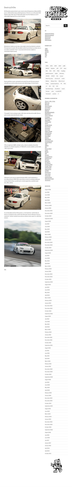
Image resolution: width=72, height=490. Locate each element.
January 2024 (48, 271)
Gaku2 (46, 123)
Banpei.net (47, 109)
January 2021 (48, 366)
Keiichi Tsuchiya (49, 78)
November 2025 (48, 213)
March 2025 (48, 234)
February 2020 (48, 392)
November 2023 (48, 276)
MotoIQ (46, 151)
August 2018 (48, 432)
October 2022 (48, 311)
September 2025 (49, 218)
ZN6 (46, 55)
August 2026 (48, 189)
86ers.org (47, 102)
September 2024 (49, 250)
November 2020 (49, 371)
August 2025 (48, 221)
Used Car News (48, 177)
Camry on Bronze (49, 115)
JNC (46, 147)
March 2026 (48, 202)
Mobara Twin (54, 81)
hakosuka (61, 73)
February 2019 (48, 416)
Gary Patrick (48, 126)
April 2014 (47, 448)
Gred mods (47, 129)
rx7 (46, 86)
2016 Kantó (47, 38)
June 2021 (47, 353)
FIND (58, 71)
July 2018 (47, 435)
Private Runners (48, 156)
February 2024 (48, 268)
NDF (46, 153)
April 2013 (47, 450)
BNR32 (46, 50)
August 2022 (48, 316)
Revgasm (47, 159)
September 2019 (49, 406)
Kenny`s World (48, 148)
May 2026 (47, 197)
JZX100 (47, 51)
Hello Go (47, 137)
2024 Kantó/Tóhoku (49, 33)
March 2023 (48, 297)
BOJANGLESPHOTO (49, 112)
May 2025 (47, 229)
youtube (54, 93)
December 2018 (48, 421)
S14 (53, 86)
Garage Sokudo (48, 125)
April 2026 (47, 200)
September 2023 (49, 282)
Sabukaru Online (48, 164)
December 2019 (48, 398)
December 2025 (48, 210)
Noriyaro (47, 155)
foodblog (63, 71)
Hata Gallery (47, 136)
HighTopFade (48, 139)
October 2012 (48, 453)
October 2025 (48, 216)
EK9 (54, 71)
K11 (46, 56)
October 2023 (48, 279)
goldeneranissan (49, 73)
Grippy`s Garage (48, 131)
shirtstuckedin (48, 167)
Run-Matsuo (48, 163)
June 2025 (47, 226)
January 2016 (48, 445)
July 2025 (47, 223)
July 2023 (47, 287)
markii (63, 78)
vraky (52, 91)
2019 (55, 65)
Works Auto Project (49, 178)
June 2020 (47, 384)
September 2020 (49, 377)
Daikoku (53, 68)
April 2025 (47, 231)
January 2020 (48, 395)
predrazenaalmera (55, 83)
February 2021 (48, 363)
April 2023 (47, 295)
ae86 (64, 65)
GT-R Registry (48, 134)
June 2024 (47, 258)
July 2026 (47, 192)
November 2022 (48, 308)
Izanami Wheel (48, 142)
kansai (61, 76)
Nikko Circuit (61, 81)
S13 (50, 86)
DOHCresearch (48, 118)
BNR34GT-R (48, 114)
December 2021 (48, 337)
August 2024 (48, 253)
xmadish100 (58, 91)
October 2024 (48, 247)
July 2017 (47, 440)
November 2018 (48, 424)
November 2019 (48, 400)
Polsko (47, 83)
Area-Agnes (47, 107)
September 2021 (49, 345)
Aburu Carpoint (48, 106)
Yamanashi (48, 93)
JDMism (47, 145)
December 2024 (48, 242)
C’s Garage (47, 117)
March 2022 (47, 329)
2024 (60, 65)
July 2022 (47, 318)
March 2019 (47, 413)
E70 (61, 68)
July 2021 (47, 350)
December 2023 (48, 274)
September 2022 (49, 313)
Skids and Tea (48, 169)
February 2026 (48, 205)
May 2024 (47, 260)
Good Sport (47, 128)
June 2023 (47, 289)
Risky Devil (47, 161)
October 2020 (48, 374)
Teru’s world (47, 175)
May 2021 (47, 355)
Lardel (46, 150)
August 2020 (48, 379)
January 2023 (48, 303)
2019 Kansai (48, 36)
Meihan (47, 81)
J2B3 (46, 144)
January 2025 (48, 239)
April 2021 (47, 358)
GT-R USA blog (48, 133)
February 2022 (48, 332)
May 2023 (47, 292)
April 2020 (47, 390)
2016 (51, 65)
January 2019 (48, 419)
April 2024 (47, 263)
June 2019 (47, 411)
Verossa (47, 91)
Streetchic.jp (48, 172)
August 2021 (48, 348)
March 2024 (48, 266)
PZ (61, 83)
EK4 (46, 53)
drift (57, 68)
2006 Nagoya (48, 40)
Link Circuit (57, 78)
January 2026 (48, 208)
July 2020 (47, 382)
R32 (65, 83)
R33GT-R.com (48, 158)
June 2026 (47, 194)
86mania (47, 104)
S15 (57, 86)
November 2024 (48, 245)
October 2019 (48, 403)
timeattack (57, 88)
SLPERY (47, 170)
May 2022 (47, 324)
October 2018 (48, 427)
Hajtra (56, 73)
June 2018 (47, 437)
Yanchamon (47, 180)
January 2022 (48, 334)
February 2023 (48, 300)
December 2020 (48, 369)
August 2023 (48, 284)
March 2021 (47, 361)
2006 (47, 65)
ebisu (65, 68)
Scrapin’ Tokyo (48, 166)
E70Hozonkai (48, 121)
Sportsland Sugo (49, 88)
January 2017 (48, 443)
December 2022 (48, 305)
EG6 (47, 71)
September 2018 (49, 429)
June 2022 (47, 321)
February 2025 (48, 237)
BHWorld (47, 110)
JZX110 (53, 76)
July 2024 (47, 255)
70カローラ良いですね (50, 101)
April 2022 (47, 326)
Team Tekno (48, 174)
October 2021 (48, 342)
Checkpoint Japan (49, 140)
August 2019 (48, 408)
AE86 (46, 48)
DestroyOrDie (10, 7)
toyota (63, 88)
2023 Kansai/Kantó (49, 35)
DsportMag (47, 120)
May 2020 (47, 387)
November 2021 (48, 340)
